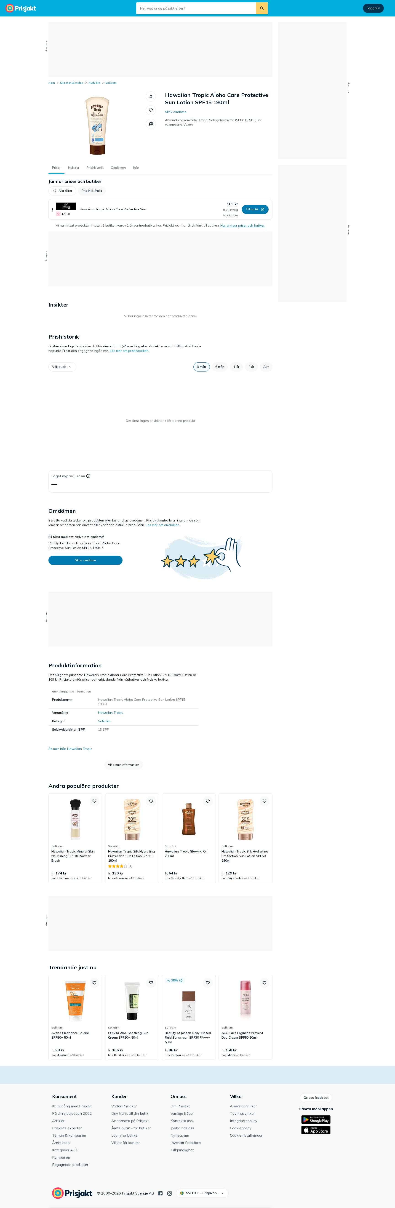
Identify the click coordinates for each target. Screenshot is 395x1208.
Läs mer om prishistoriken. (129, 351)
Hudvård (94, 82)
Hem (51, 82)
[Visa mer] (52, 209)
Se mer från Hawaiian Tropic (70, 749)
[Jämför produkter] (151, 124)
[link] (75, 838)
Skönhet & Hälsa (71, 82)
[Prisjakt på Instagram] (169, 1193)
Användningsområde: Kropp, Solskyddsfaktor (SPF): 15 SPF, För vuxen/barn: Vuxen (213, 122)
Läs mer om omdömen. (163, 525)
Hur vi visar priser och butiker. (242, 225)
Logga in (373, 8)
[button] (151, 96)
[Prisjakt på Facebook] (160, 1193)
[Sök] (262, 8)
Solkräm (111, 82)
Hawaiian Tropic (110, 713)
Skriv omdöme (176, 112)
